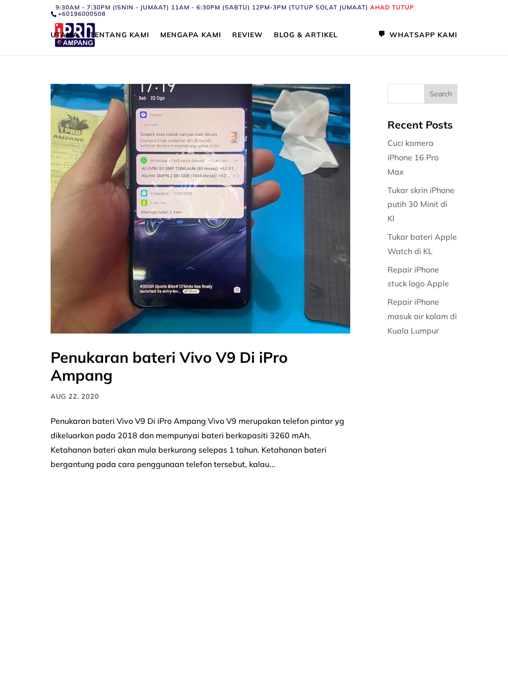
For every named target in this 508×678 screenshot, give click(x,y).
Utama (65, 35)
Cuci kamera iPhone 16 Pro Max (413, 157)
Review (247, 35)
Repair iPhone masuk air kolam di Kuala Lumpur (422, 316)
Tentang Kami (119, 35)
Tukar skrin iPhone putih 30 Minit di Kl (420, 204)
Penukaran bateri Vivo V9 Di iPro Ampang (169, 366)
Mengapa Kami (190, 35)
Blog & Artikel (306, 35)
